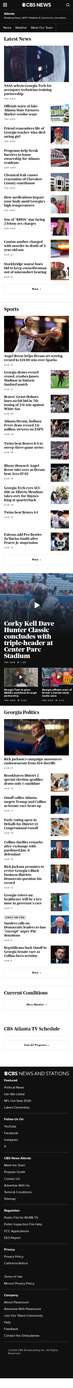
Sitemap (10, 1198)
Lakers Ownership (16, 1107)
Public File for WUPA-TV (21, 1217)
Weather (21, 28)
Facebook (11, 1133)
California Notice (16, 1263)
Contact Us (12, 1178)
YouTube (10, 1126)
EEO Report (12, 1237)
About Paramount (16, 1302)
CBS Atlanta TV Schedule (32, 1029)
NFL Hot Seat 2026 (17, 1100)
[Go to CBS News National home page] (36, 5)
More (35, 289)
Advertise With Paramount (22, 1309)
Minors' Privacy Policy (19, 1283)
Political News (14, 1087)
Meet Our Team (42, 28)
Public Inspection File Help (23, 1224)
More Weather (35, 1004)
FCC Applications (16, 1231)
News (7, 28)
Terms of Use (13, 1276)
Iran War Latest (14, 1094)
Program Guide (14, 1172)
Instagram (11, 1139)
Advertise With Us (16, 1185)
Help (7, 1322)
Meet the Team (14, 1165)
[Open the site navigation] (12, 5)
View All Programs (35, 1045)
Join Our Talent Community (23, 1315)
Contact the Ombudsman (22, 1335)
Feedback (11, 1329)
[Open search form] (68, 5)
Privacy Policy (14, 1256)
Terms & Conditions (17, 1192)
